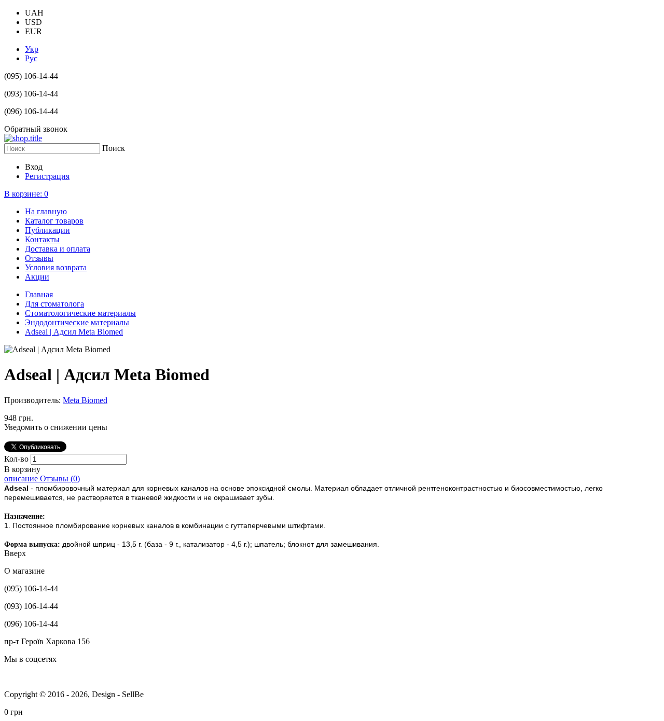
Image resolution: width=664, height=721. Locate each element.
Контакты (42, 239)
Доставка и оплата (57, 248)
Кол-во (17, 458)
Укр (31, 49)
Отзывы (39, 258)
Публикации (47, 230)
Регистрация (47, 176)
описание (22, 478)
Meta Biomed (85, 400)
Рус (31, 58)
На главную (46, 211)
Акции (37, 276)
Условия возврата (56, 267)
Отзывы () (60, 478)
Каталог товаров (54, 220)
